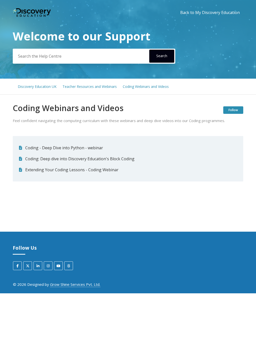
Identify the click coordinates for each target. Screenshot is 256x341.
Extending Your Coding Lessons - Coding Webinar (71, 169)
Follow (233, 110)
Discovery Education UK (37, 86)
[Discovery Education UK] (32, 12)
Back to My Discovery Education (210, 12)
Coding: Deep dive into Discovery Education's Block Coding (79, 159)
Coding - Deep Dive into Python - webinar (64, 148)
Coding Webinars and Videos (146, 86)
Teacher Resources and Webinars (89, 86)
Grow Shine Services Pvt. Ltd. (75, 284)
